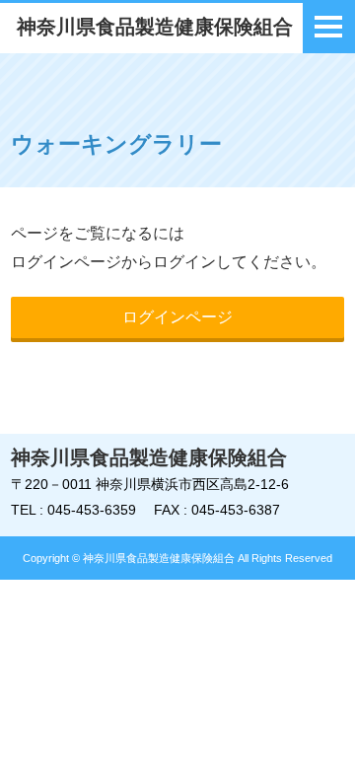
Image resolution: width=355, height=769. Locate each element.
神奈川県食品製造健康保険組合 (155, 26)
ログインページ (177, 317)
